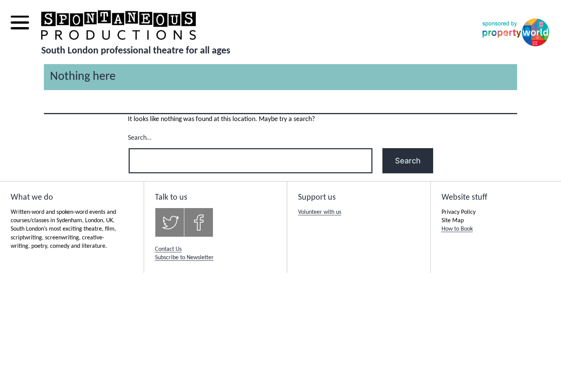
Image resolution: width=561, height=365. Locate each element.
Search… (139, 138)
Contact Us (168, 249)
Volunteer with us (319, 212)
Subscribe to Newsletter (184, 258)
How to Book (457, 229)
